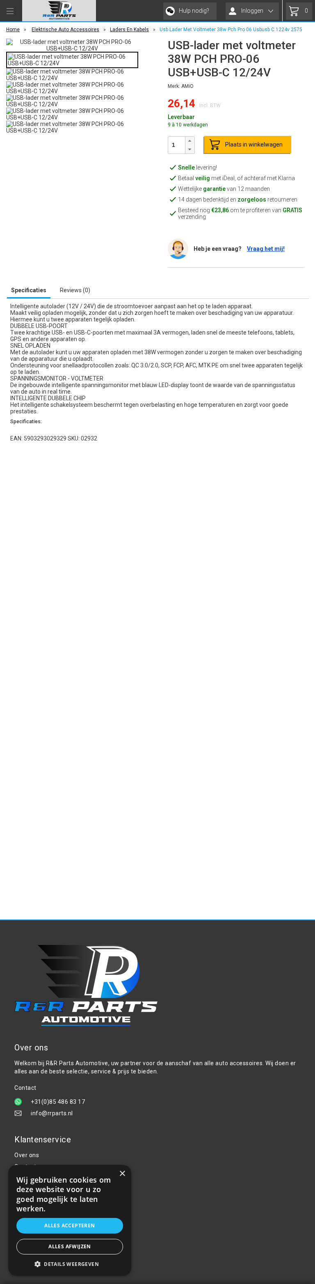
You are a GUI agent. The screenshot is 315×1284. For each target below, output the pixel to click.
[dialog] (69, 1220)
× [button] (122, 1174)
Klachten (26, 1201)
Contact (25, 1166)
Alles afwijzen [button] (69, 1246)
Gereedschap (32, 1239)
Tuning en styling (38, 1251)
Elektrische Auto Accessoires (65, 29)
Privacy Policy (33, 1189)
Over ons (26, 1155)
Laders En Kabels (129, 29)
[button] (189, 141)
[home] (59, 10)
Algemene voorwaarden (47, 1178)
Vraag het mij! (266, 248)
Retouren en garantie (43, 1212)
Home (13, 29)
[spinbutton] (177, 145)
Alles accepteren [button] (69, 1225)
